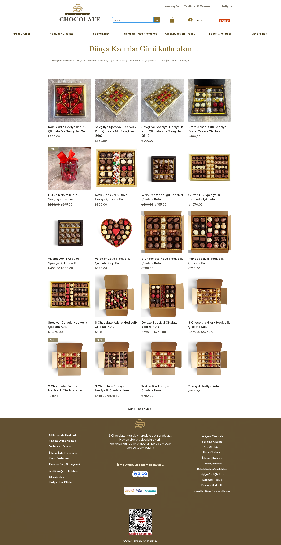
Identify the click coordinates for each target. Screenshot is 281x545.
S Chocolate (117, 435)
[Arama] (156, 19)
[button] (172, 20)
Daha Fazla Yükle (139, 409)
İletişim (226, 6)
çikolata (135, 439)
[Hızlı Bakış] (69, 100)
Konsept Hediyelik (212, 485)
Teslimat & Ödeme (197, 6)
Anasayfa (172, 6)
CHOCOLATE (79, 19)
